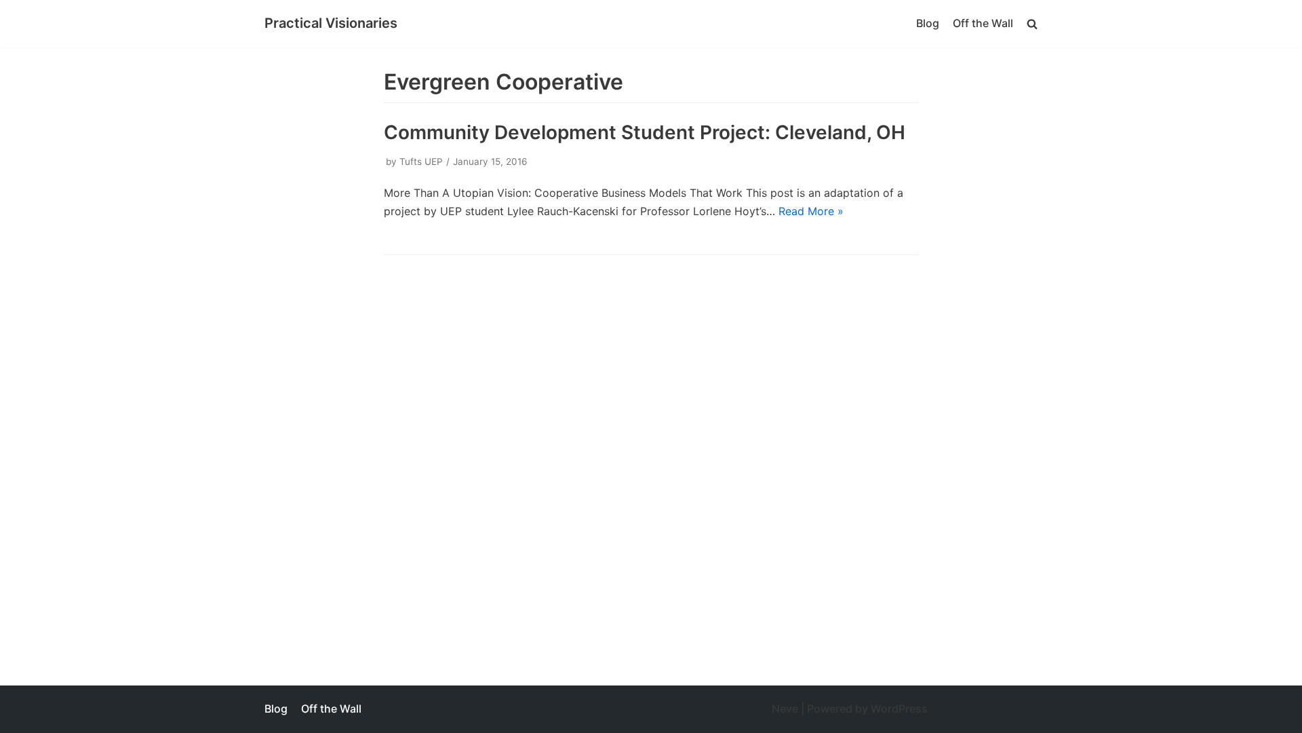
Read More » (811, 211)
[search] (1032, 23)
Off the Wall (983, 23)
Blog (927, 23)
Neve (785, 708)
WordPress (899, 708)
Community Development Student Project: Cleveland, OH (644, 132)
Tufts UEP (421, 161)
